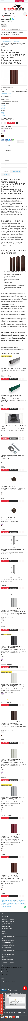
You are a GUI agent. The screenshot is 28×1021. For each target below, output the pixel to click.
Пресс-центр (5, 933)
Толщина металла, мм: (7, 617)
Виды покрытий (5, 34)
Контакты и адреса (20, 1)
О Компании (9, 32)
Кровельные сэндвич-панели (9, 944)
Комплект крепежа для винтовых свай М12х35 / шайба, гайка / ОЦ (12, 456)
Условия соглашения (7, 923)
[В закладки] (20, 141)
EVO (11, 900)
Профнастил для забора (8, 940)
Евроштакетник (6, 900)
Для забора (14, 901)
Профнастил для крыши (7, 938)
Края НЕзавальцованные (19, 905)
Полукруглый (7, 901)
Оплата (3, 931)
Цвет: (2, 460)
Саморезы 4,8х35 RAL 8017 (9, 486)
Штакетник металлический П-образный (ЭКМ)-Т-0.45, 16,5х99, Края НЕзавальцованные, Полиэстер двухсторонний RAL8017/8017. (12, 876)
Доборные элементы (7, 957)
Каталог (15, 32)
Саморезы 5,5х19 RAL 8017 (8, 517)
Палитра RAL (5, 916)
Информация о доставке (8, 919)
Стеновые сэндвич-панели (8, 945)
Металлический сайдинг (8, 954)
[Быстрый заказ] (17, 123)
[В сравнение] (22, 141)
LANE (2, 901)
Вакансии (4, 930)
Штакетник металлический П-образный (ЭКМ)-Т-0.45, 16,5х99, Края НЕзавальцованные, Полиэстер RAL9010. (13, 685)
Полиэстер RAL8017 (6, 906)
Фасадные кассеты (6, 956)
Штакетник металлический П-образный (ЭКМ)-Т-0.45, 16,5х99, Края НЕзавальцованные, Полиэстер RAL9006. (13, 610)
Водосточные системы (7, 959)
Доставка (20, 32)
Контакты (12, 34)
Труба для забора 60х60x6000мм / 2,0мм (13, 368)
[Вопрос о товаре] (18, 141)
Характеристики (16, 171)
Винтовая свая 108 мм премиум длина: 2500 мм (12, 549)
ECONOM (23, 900)
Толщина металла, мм (6, 128)
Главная (3, 32)
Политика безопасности (8, 921)
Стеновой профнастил (7, 942)
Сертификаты (5, 924)
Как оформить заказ (7, 928)
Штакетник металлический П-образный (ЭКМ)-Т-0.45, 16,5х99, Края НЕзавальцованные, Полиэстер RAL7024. (13, 648)
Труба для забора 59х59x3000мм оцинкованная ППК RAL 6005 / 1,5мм (11, 396)
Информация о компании (8, 918)
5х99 (11, 905)
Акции (17, 34)
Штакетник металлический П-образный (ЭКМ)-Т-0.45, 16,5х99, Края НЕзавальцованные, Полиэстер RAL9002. (13, 761)
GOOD (14, 900)
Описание (6, 171)
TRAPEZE (18, 900)
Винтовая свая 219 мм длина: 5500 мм (12, 577)
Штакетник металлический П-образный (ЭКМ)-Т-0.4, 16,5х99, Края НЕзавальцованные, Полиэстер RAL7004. (13, 798)
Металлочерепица (6, 947)
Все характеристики (6, 93)
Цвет (2, 133)
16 (8, 905)
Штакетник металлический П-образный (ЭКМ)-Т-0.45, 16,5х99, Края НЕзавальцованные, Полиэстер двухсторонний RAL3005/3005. (12, 837)
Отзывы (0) (6, 174)
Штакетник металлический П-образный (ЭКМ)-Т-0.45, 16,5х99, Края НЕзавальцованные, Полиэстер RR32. (12, 723)
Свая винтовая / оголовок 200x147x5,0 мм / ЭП (13, 426)
